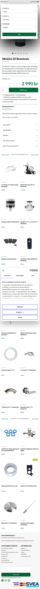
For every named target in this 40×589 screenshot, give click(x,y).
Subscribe (16, 574)
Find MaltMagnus (25, 550)
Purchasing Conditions (7, 548)
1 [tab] (12, 53)
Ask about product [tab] (9, 140)
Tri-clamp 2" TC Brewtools (28, 370)
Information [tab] (20, 275)
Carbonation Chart (26, 556)
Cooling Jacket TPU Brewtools (10, 222)
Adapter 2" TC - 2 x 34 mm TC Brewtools (28, 222)
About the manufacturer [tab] (11, 146)
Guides (23, 552)
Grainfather (23, 520)
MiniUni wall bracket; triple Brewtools (28, 333)
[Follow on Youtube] (8, 580)
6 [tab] (26, 53)
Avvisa (20, 317)
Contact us (4, 558)
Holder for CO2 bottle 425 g (28, 486)
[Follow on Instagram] (5, 580)
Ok (19, 34)
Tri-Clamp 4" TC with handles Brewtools (10, 185)
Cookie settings (5, 560)
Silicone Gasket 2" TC (7, 370)
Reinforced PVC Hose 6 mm (9, 486)
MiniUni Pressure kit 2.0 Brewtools (27, 185)
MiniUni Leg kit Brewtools (8, 259)
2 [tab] (15, 53)
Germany (6, 2)
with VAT (33, 1)
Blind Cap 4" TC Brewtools (9, 523)
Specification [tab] (7, 130)
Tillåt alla (20, 307)
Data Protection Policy (7, 562)
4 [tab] (21, 53)
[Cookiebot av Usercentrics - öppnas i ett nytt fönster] (30, 270)
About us (23, 548)
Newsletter (24, 554)
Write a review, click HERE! (10, 117)
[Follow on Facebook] (2, 580)
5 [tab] (24, 53)
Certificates (4, 556)
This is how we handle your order (9, 552)
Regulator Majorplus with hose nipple (29, 449)
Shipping (3, 550)
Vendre (19, 577)
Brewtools (5, 61)
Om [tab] (33, 275)
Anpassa (19, 312)
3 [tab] (18, 53)
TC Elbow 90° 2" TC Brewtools (10, 407)
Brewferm (22, 483)
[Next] (38, 35)
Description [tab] (7, 125)
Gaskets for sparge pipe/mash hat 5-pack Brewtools (10, 449)
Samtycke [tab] (7, 275)
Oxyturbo (22, 446)
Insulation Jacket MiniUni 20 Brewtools (28, 259)
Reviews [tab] (5, 135)
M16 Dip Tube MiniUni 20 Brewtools (8, 333)
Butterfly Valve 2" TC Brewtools (26, 408)
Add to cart (23, 90)
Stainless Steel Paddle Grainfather (27, 524)
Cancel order (4, 554)
